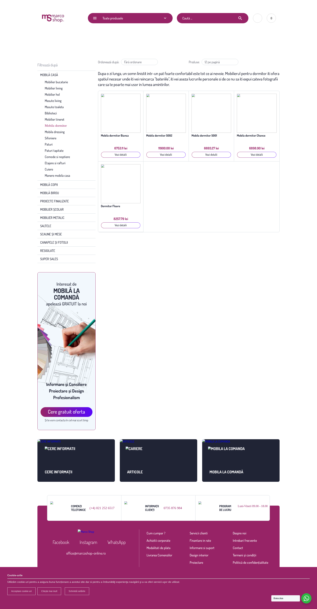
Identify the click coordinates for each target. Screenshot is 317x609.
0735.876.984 (224, 5)
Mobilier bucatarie (56, 82)
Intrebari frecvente (245, 540)
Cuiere (49, 169)
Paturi (49, 144)
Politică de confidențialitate (250, 562)
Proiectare (196, 562)
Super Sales (49, 259)
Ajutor (62, 5)
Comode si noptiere (57, 157)
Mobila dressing (55, 132)
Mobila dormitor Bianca (115, 135)
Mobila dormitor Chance (251, 135)
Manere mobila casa (57, 175)
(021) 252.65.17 (204, 5)
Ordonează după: (108, 62)
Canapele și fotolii (54, 242)
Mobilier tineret (54, 119)
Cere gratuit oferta (66, 411)
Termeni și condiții (244, 555)
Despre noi (239, 533)
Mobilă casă (151, 43)
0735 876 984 (173, 508)
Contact (78, 5)
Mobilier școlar (52, 209)
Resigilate (47, 251)
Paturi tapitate (54, 150)
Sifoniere (50, 138)
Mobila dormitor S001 (204, 135)
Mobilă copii (49, 185)
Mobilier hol (52, 94)
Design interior (199, 555)
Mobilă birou (49, 193)
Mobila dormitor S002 (159, 135)
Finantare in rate (200, 540)
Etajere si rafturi (55, 163)
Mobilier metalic (52, 218)
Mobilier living (54, 88)
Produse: (194, 62)
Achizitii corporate (158, 540)
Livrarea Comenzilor (159, 555)
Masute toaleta (54, 107)
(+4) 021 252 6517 (102, 508)
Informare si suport (202, 548)
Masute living (53, 101)
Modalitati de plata (158, 548)
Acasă (136, 43)
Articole (46, 5)
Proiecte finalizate (54, 201)
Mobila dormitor (56, 125)
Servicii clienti (199, 533)
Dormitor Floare (110, 206)
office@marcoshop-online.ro (86, 553)
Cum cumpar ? (156, 533)
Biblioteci (51, 113)
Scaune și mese (51, 234)
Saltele (45, 226)
